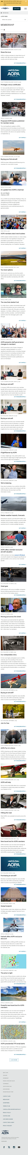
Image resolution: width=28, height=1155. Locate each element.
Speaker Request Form (8, 1091)
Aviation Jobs (6, 1115)
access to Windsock (20, 555)
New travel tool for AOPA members (13, 841)
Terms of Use (6, 1106)
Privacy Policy (7, 1112)
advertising (6, 1102)
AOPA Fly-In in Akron (8, 748)
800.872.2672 (4, 1141)
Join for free (5, 723)
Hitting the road (6, 813)
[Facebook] (3, 1147)
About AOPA (5, 1072)
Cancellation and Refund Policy (12, 1109)
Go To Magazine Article (19, 63)
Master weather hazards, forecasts (13, 515)
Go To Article (22, 137)
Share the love (6, 52)
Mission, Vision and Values (9, 1080)
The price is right (6, 973)
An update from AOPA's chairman (12, 190)
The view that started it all (10, 302)
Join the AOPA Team (7, 1086)
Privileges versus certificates (11, 85)
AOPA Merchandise (8, 1119)
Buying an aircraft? (7, 384)
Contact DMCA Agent (8, 1122)
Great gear (4, 586)
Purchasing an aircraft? (9, 875)
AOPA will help (6, 782)
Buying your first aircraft (9, 159)
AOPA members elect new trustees (13, 233)
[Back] (2, 12)
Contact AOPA (6, 1096)
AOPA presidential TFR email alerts (13, 1044)
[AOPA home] (5, 9)
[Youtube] (19, 1147)
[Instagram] (14, 1147)
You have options (7, 270)
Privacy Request (7, 1125)
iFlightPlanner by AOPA (9, 452)
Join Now (17, 8)
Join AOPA (5, 1075)
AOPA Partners (6, 1089)
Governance (6, 1083)
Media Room (6, 1099)
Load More (14, 1060)
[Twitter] (8, 1147)
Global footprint (6, 906)
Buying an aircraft (7, 418)
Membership (5, 1078)
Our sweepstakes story (9, 655)
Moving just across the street (11, 617)
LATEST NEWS (4, 16)
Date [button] (2, 29)
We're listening (6, 483)
